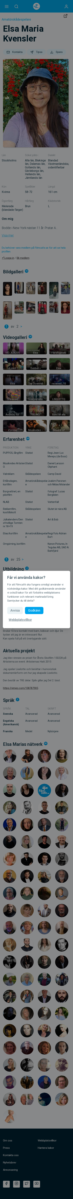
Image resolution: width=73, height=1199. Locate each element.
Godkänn (34, 610)
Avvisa (15, 610)
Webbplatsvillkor (20, 620)
